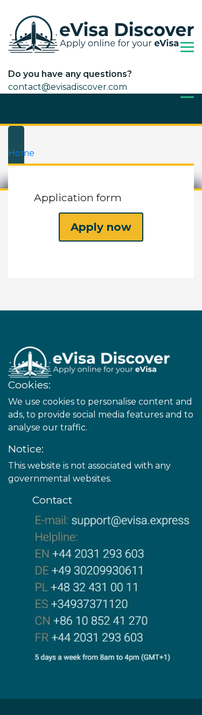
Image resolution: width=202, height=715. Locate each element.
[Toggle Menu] (187, 47)
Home (21, 153)
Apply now (101, 227)
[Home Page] (101, 33)
